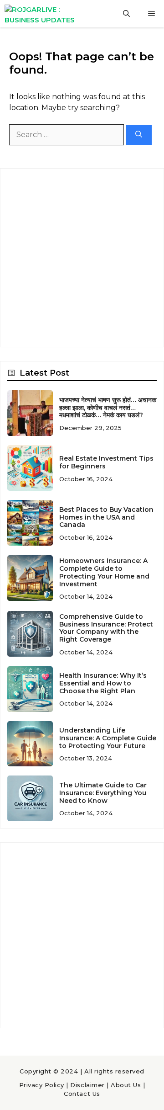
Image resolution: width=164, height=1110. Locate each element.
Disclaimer (87, 1085)
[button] (126, 13)
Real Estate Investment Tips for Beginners (106, 462)
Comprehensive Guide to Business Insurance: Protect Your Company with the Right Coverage (106, 627)
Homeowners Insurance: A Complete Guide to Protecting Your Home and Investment (104, 572)
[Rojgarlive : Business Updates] (46, 13)
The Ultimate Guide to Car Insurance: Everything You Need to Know (103, 793)
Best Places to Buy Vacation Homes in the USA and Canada (106, 517)
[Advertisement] (82, 257)
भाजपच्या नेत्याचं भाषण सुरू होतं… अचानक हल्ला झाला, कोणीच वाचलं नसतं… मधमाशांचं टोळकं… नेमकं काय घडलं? (107, 408)
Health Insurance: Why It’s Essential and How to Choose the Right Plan (103, 683)
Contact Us (82, 1093)
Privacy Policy (41, 1085)
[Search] (139, 135)
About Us (126, 1085)
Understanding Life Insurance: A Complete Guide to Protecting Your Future (107, 738)
